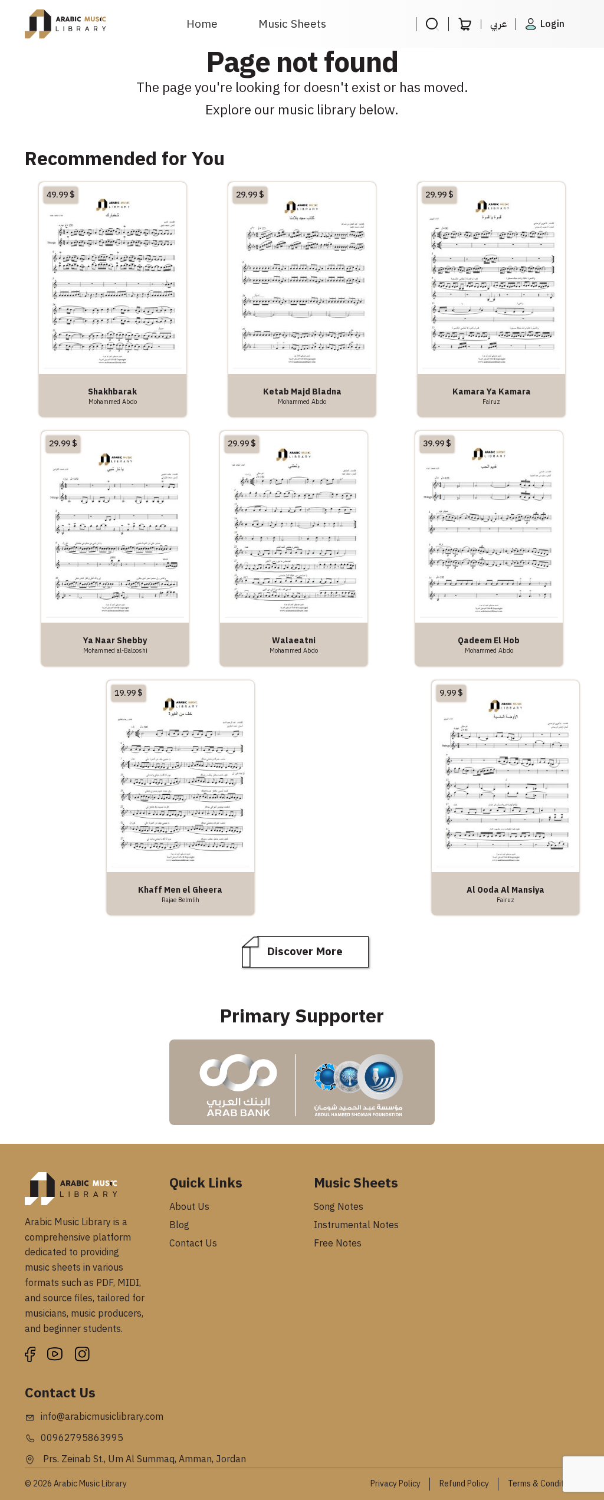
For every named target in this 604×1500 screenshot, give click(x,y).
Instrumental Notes (356, 1225)
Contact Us (193, 1243)
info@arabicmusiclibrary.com (102, 1417)
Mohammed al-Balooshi (115, 650)
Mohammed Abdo (112, 401)
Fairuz (491, 401)
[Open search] (432, 24)
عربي (498, 24)
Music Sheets (292, 23)
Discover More (305, 951)
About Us (189, 1207)
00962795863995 (82, 1438)
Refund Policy (464, 1484)
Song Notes (338, 1207)
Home (202, 23)
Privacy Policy (395, 1484)
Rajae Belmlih (180, 899)
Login (552, 24)
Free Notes (338, 1243)
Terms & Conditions (543, 1484)
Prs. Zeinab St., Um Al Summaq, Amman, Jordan (143, 1459)
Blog (179, 1225)
